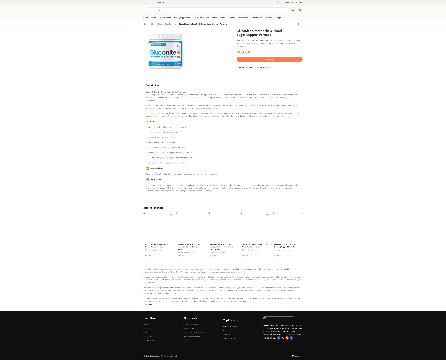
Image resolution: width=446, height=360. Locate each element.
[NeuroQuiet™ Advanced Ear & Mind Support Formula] (255, 227)
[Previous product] (295, 24)
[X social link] (283, 338)
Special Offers (149, 340)
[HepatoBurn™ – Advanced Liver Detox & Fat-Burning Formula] (191, 227)
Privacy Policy (188, 328)
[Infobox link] (290, 2)
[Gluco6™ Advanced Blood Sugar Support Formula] (158, 227)
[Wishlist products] (293, 10)
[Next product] (301, 24)
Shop (153, 24)
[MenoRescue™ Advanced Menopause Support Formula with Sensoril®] (223, 227)
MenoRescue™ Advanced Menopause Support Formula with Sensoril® (221, 246)
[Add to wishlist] (170, 214)
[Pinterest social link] (287, 338)
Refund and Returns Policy (193, 332)
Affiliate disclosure (190, 324)
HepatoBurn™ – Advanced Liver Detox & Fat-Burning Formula (188, 246)
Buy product (269, 59)
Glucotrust (227, 330)
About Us (147, 328)
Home (146, 24)
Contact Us (147, 336)
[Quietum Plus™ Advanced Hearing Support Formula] (288, 227)
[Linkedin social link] (291, 338)
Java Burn (227, 334)
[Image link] (278, 320)
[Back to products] (298, 24)
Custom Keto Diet (230, 326)
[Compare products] (300, 10)
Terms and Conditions (191, 336)
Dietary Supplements (167, 24)
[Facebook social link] (278, 338)
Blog (145, 332)
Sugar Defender (229, 338)
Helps (185, 340)
